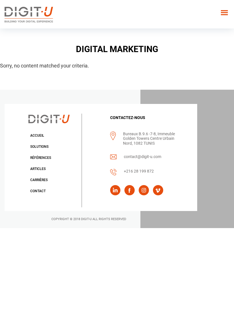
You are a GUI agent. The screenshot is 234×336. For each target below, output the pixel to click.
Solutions (39, 147)
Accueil (37, 136)
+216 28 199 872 (139, 171)
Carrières (39, 180)
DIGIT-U (86, 219)
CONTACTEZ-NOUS (127, 117)
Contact (38, 191)
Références (40, 158)
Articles (38, 169)
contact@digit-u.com (142, 156)
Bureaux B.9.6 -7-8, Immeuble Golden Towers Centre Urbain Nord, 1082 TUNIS (149, 139)
